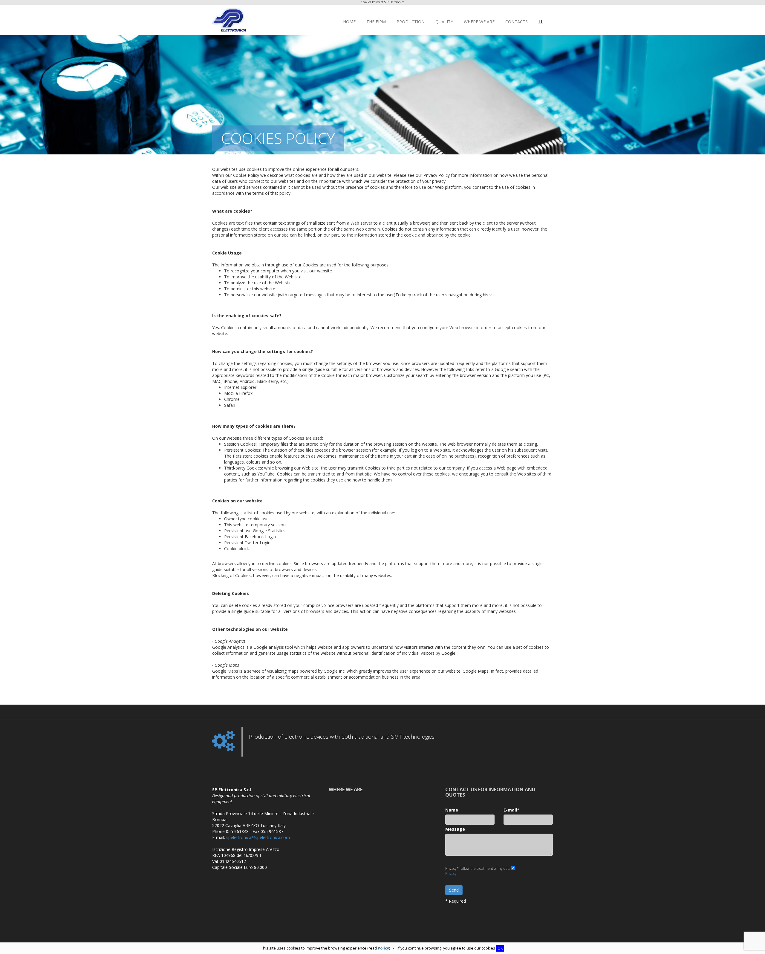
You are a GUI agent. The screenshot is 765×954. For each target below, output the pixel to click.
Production (411, 21)
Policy (383, 948)
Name (451, 810)
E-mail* (511, 810)
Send (454, 890)
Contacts (516, 21)
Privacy (451, 873)
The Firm (376, 21)
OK (500, 948)
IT (540, 22)
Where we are (479, 21)
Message (455, 829)
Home (349, 21)
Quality (444, 21)
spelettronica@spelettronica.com (258, 837)
